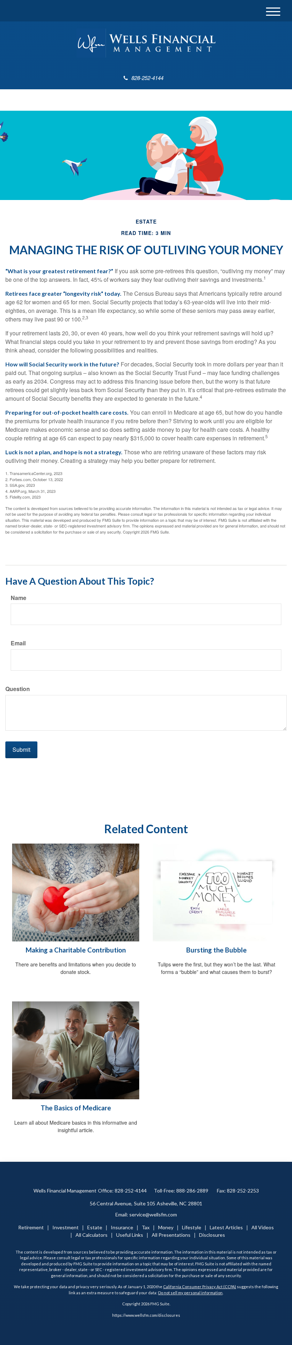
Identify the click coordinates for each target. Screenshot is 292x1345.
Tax (146, 1227)
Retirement (31, 1227)
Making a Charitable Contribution (76, 950)
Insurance (122, 1227)
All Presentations (171, 1235)
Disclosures (212, 1235)
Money (165, 1227)
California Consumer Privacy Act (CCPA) (199, 1286)
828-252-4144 (147, 77)
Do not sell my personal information (190, 1292)
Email (18, 643)
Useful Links (129, 1235)
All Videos (262, 1227)
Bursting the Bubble (216, 950)
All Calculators (91, 1235)
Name (18, 598)
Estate (94, 1227)
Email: (146, 1214)
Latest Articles (226, 1227)
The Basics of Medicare (76, 1108)
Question (17, 689)
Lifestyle (191, 1227)
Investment (65, 1227)
